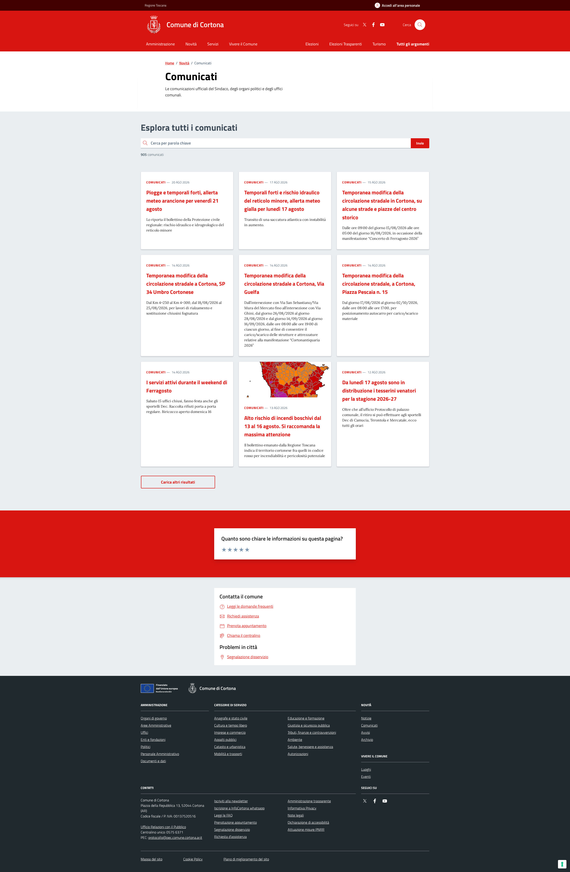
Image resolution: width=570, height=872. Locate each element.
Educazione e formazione (306, 718)
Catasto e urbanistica (229, 746)
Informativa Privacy (302, 808)
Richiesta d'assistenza (230, 836)
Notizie (366, 718)
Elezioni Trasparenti (345, 44)
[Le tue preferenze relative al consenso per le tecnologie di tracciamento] (562, 864)
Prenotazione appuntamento (235, 822)
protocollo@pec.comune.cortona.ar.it (175, 837)
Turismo (379, 44)
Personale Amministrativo (160, 753)
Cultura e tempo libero (230, 725)
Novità (184, 63)
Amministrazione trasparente (309, 801)
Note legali (296, 815)
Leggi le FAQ (223, 815)
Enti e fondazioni (153, 739)
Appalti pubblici (225, 739)
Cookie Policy (193, 859)
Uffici (144, 732)
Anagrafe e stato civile (230, 718)
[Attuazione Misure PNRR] (160, 689)
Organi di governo (154, 718)
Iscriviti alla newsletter (231, 801)
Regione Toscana (155, 5)
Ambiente (295, 739)
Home (169, 63)
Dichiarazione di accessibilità (308, 822)
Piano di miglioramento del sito (246, 859)
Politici (145, 746)
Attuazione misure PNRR (306, 829)
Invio (420, 143)
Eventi (366, 776)
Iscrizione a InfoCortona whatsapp (239, 808)
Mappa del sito (151, 859)
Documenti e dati (153, 761)
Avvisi (365, 732)
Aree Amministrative (156, 725)
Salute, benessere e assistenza (310, 746)
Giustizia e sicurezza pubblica (309, 725)
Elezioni (312, 44)
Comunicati (156, 182)
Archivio (367, 739)
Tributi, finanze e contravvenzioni (312, 732)
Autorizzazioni (298, 753)
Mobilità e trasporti (228, 753)
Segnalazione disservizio (232, 829)
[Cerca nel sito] (420, 24)
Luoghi (366, 769)
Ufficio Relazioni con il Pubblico (163, 826)
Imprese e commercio (230, 732)
